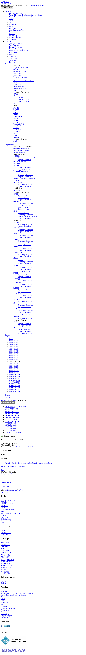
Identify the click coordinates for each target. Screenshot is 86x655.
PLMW (15, 83)
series (14, 400)
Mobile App (13, 36)
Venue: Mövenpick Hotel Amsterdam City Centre (25, 15)
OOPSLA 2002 (14, 388)
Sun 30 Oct (13, 52)
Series (11, 339)
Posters (15, 79)
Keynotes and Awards (20, 68)
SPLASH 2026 (14, 342)
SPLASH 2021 (14, 352)
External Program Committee (27, 158)
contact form (5, 486)
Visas (11, 22)
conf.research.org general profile (15, 406)
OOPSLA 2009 (14, 374)
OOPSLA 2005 (14, 382)
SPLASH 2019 (14, 356)
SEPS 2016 (4, 569)
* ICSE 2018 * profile (12, 408)
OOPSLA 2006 (14, 380)
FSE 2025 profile (10, 423)
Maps (11, 26)
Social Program (18, 86)
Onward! (21, 98)
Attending (8, 11)
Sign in (7, 395)
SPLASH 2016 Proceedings (18, 51)
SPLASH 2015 (14, 363)
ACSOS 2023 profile (12, 415)
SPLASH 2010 (14, 373)
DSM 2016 (4, 547)
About (11, 19)
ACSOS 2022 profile (12, 414)
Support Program (15, 37)
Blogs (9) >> (5, 2)
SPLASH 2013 (14, 367)
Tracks (7, 64)
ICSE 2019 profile (11, 425)
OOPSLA (16, 69)
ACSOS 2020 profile (12, 410)
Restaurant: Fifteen (15, 13)
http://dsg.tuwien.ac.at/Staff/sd (22, 447)
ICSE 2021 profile (11, 429)
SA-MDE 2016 (6, 567)
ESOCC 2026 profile (12, 421)
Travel (11, 21)
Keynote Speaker (23, 198)
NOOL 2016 (5, 558)
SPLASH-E (17, 75)
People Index (17, 190)
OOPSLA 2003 (14, 386)
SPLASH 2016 (6, 400)
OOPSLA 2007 (14, 378)
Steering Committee (20, 152)
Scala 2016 (4, 583)
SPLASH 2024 (14, 346)
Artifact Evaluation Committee (28, 216)
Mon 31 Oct (13, 54)
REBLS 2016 (5, 563)
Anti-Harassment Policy (17, 30)
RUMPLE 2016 (6, 565)
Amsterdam (13, 24)
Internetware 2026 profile (13, 432)
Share (3, 470)
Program (8, 41)
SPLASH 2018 (14, 357)
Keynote (20, 260)
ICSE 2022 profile (11, 430)
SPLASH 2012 (14, 369)
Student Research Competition (23, 81)
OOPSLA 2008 (14, 376)
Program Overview (15, 47)
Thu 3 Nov (13, 60)
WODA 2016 (5, 573)
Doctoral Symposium (20, 77)
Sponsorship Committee (21, 150)
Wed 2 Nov (13, 58)
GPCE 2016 (5, 531)
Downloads (13, 28)
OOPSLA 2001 (14, 389)
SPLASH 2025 (14, 344)
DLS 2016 (4, 581)
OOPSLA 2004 (14, 384)
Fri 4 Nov (12, 62)
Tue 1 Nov (12, 56)
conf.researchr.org (11, 490)
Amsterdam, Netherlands (35, 5)
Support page (4, 492)
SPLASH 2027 (14, 341)
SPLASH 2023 (14, 348)
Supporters (12, 39)
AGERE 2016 (5, 543)
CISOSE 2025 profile (12, 417)
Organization (9, 145)
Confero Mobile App (16, 49)
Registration (13, 32)
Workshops (17, 84)
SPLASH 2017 (14, 359)
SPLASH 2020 (14, 354)
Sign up (7, 397)
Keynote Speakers (24, 329)
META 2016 (5, 554)
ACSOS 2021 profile (12, 412)
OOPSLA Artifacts (19, 71)
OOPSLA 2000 (14, 391)
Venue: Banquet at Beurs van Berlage (21, 17)
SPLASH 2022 (14, 350)
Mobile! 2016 (5, 556)
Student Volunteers (19, 88)
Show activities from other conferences (14, 466)
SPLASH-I (17, 73)
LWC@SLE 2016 (7, 552)
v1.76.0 (20, 490)
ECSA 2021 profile (11, 419)
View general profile (6, 474)
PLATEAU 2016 (6, 562)
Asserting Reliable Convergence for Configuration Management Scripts (28, 463)
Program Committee (24, 160)
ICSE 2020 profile (11, 427)
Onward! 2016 (6, 533)
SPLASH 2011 (14, 371)
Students (12, 34)
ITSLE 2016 (5, 550)
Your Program (14, 45)
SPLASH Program (15, 43)
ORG (15, 90)
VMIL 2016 (5, 571)
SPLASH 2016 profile (8, 402)
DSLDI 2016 (5, 545)
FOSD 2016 (5, 548)
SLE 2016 (4, 535)
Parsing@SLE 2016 (7, 560)
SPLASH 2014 (14, 365)
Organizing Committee (21, 148)
